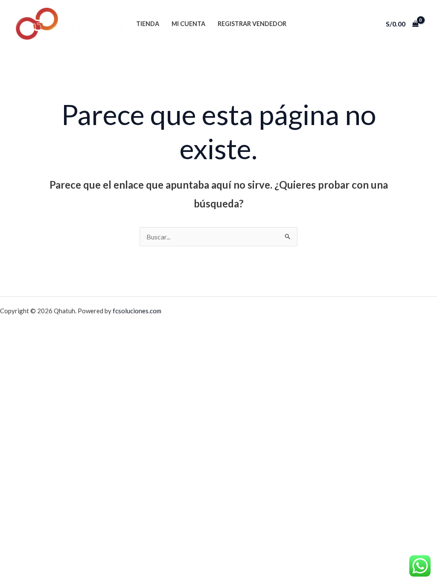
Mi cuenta (188, 23)
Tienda (147, 23)
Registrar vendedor (252, 23)
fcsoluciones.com (137, 311)
